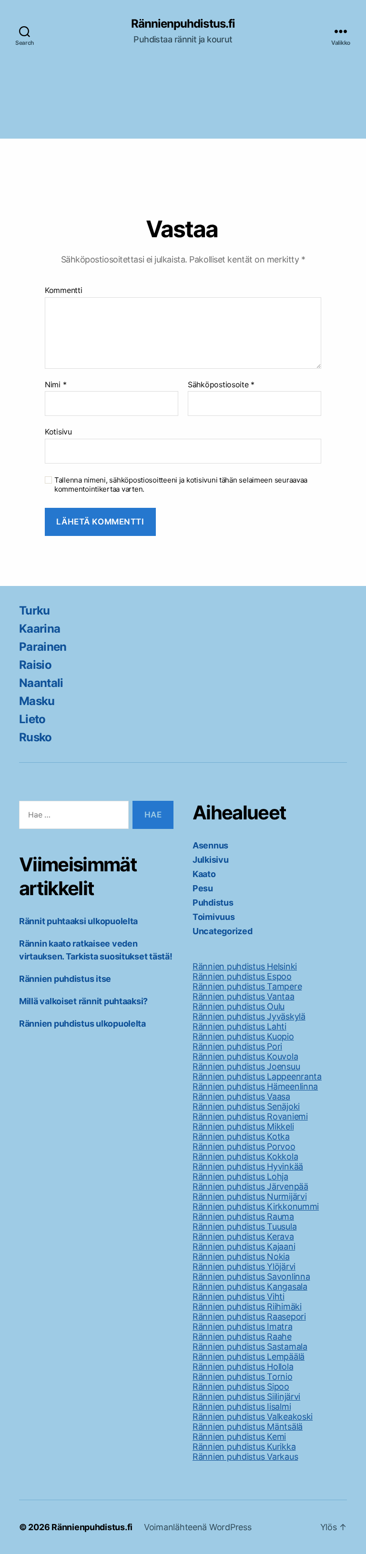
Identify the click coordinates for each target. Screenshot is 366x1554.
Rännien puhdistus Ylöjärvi (244, 1266)
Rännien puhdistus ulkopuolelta (82, 1024)
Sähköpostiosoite (221, 385)
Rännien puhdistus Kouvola (245, 1056)
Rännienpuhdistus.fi (182, 24)
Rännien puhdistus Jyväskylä (249, 1016)
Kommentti (63, 290)
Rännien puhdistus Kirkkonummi (256, 1206)
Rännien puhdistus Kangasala (250, 1287)
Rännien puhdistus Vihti (239, 1297)
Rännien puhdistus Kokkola (245, 1156)
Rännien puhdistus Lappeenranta (257, 1076)
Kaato (204, 874)
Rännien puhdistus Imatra (243, 1327)
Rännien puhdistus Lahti (239, 1026)
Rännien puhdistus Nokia (241, 1256)
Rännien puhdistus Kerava (243, 1236)
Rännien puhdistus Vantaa (244, 996)
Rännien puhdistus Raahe (242, 1337)
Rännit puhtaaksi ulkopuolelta (78, 921)
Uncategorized (223, 931)
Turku (34, 610)
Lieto (32, 719)
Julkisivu (211, 860)
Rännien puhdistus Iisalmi (242, 1407)
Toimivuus (214, 917)
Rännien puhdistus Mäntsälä (248, 1427)
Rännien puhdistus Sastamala (250, 1347)
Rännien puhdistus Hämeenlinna (255, 1086)
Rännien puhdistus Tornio (243, 1377)
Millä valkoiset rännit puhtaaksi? (83, 1001)
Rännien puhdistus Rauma (243, 1216)
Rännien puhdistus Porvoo (244, 1146)
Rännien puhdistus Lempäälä (249, 1357)
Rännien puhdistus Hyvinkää (248, 1166)
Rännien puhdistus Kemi (239, 1437)
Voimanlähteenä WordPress (198, 1527)
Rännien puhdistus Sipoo (241, 1387)
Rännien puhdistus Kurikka (244, 1447)
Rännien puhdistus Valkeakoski (253, 1417)
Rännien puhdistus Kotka (241, 1136)
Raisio (35, 665)
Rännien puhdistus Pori (237, 1046)
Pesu (203, 888)
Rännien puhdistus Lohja (240, 1176)
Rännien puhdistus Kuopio (243, 1036)
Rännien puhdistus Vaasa (241, 1096)
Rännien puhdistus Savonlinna (251, 1276)
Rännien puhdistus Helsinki (245, 966)
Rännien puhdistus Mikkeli (243, 1126)
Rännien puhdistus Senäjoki (246, 1106)
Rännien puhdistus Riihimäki (247, 1307)
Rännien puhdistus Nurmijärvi (249, 1196)
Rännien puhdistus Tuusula (244, 1226)
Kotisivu (58, 431)
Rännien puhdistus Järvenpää (250, 1186)
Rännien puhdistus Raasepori (249, 1317)
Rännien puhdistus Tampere (247, 986)
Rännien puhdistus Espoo (242, 976)
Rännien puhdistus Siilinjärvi (246, 1397)
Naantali (41, 683)
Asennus (210, 845)
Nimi (55, 385)
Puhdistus (213, 903)
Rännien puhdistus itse (65, 979)
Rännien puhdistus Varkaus (245, 1457)
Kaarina (39, 629)
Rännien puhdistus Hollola (243, 1367)
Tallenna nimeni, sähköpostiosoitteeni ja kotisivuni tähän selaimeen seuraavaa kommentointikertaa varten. (180, 485)
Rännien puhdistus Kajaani (244, 1246)
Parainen (43, 647)
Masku (37, 701)
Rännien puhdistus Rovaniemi (250, 1116)
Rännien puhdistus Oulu (239, 1006)
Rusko (35, 737)
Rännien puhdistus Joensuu (246, 1066)
